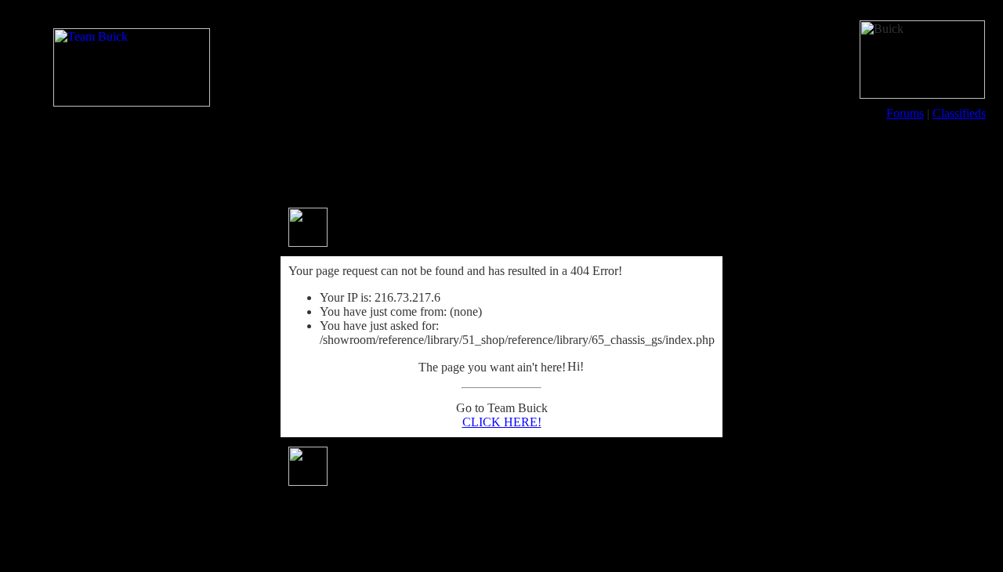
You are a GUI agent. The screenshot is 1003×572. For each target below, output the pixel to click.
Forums (905, 113)
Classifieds (959, 113)
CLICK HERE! (501, 422)
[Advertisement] (501, 163)
